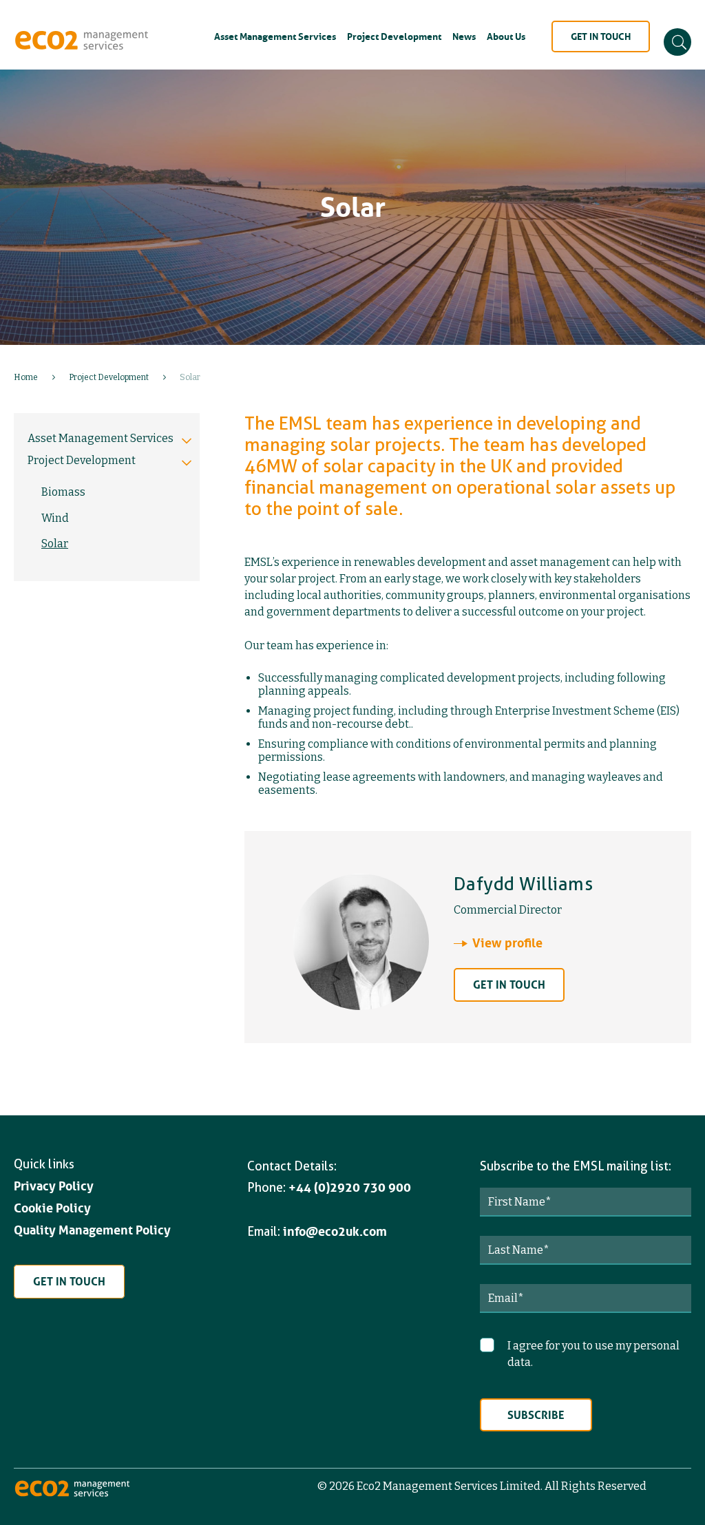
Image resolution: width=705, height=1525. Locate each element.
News (464, 36)
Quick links (44, 1164)
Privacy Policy (54, 1186)
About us (506, 36)
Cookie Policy (52, 1208)
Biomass (63, 491)
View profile (507, 943)
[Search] (677, 42)
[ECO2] (72, 1494)
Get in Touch (601, 36)
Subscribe (536, 1415)
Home (26, 377)
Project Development (394, 36)
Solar (54, 543)
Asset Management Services (275, 36)
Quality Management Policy (92, 1230)
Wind (55, 518)
